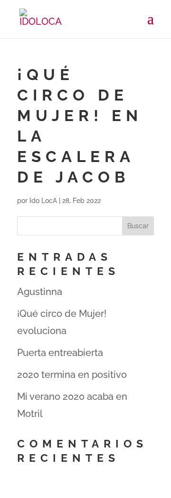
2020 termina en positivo (72, 374)
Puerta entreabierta (60, 352)
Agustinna (39, 291)
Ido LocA (43, 200)
